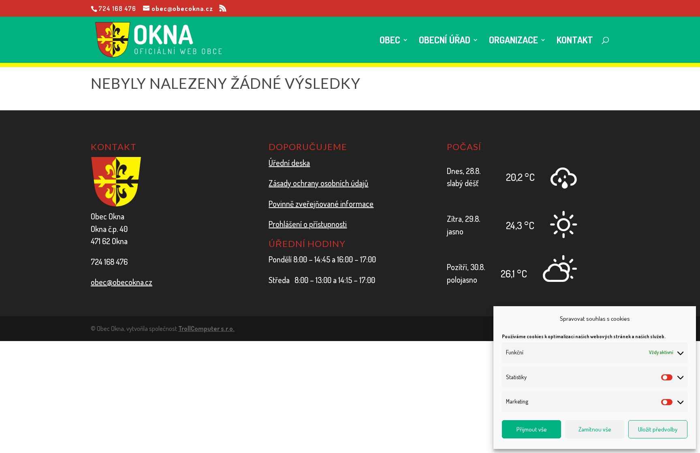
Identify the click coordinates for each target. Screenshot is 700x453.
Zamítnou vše (594, 429)
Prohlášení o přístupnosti (308, 224)
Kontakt (575, 41)
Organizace (513, 41)
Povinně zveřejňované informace (321, 203)
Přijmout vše (531, 429)
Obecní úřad (444, 41)
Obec (390, 41)
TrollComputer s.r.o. (206, 328)
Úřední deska (289, 162)
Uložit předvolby (658, 429)
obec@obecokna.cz (121, 282)
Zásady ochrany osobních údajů (318, 183)
